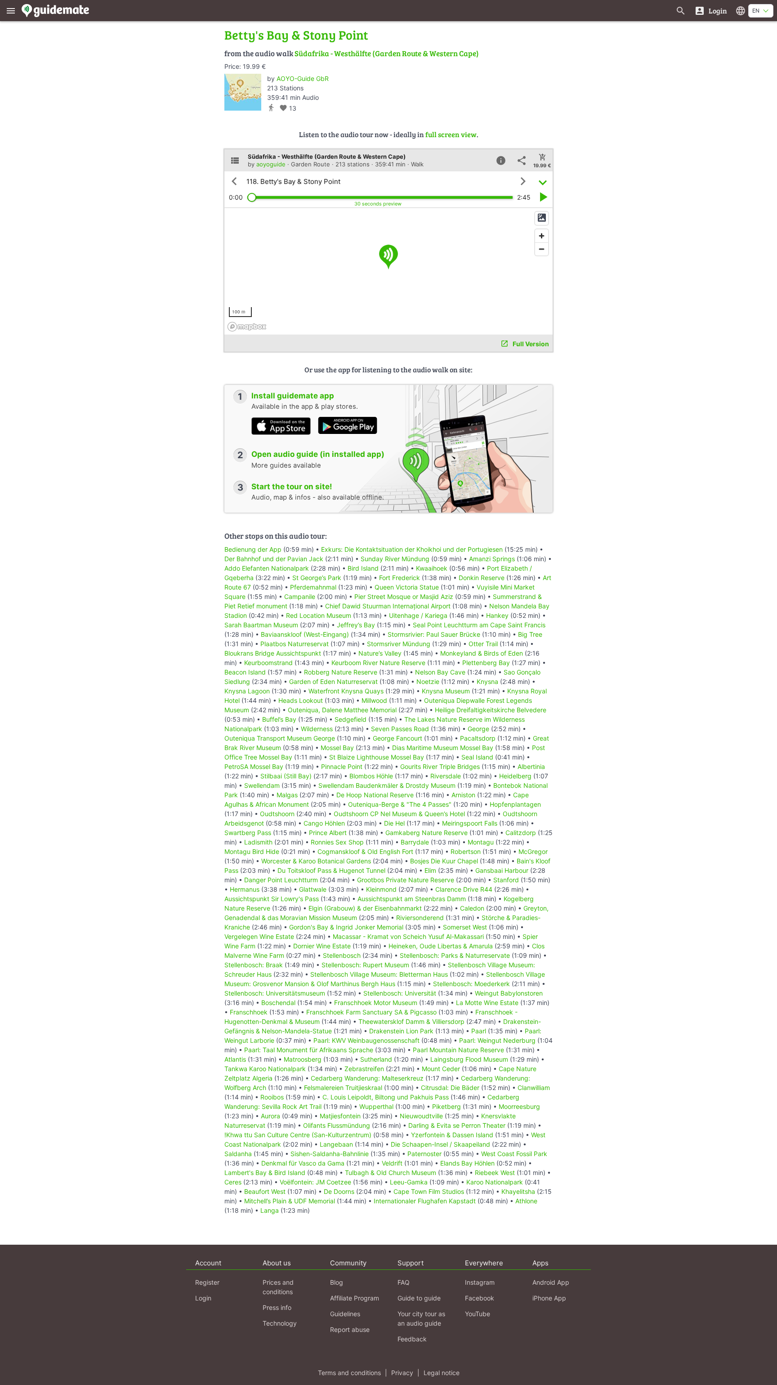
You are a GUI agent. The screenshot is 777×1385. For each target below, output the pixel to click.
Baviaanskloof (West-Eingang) (305, 634)
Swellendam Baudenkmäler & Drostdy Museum (386, 785)
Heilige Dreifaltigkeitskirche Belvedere (490, 710)
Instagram (480, 1282)
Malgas (287, 795)
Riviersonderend (420, 917)
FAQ (403, 1282)
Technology (280, 1323)
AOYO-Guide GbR (303, 78)
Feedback (412, 1339)
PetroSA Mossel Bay (253, 766)
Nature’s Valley (380, 653)
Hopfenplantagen (515, 804)
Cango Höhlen (324, 823)
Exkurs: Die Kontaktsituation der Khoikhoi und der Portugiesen (412, 549)
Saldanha (238, 1153)
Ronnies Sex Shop (337, 842)
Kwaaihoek (431, 568)
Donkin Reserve (482, 577)
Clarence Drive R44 (463, 889)
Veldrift (392, 1163)
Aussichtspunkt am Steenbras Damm (411, 898)
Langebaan (336, 1144)
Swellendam (262, 785)
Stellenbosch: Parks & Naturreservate (455, 955)
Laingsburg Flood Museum (469, 1059)
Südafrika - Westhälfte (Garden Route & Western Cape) (387, 53)
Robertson (466, 851)
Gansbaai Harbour (501, 870)
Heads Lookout (300, 700)
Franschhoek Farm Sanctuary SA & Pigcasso (371, 1012)
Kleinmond (381, 889)
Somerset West (465, 927)
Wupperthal (376, 1106)
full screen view (451, 134)
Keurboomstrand (268, 662)
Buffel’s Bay (279, 719)
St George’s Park (316, 577)
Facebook (479, 1298)
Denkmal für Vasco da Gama (302, 1163)
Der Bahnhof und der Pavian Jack (273, 559)
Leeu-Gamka (409, 1182)
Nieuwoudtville (421, 1116)
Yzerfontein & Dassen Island (452, 1135)
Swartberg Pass (247, 832)
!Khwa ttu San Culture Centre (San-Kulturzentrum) (297, 1135)
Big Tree (530, 634)
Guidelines (345, 1314)
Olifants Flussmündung (336, 1125)
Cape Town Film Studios (428, 1191)
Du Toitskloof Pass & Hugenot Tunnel (331, 870)
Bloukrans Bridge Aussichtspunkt (272, 653)
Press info (277, 1307)
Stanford (506, 880)
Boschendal (278, 1002)
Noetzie (427, 681)
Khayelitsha (518, 1191)
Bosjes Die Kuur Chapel (444, 861)
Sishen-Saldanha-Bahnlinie (329, 1153)
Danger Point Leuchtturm (281, 880)
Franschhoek (249, 1012)
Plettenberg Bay (486, 662)
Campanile (299, 596)
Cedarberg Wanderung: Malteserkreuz (367, 1078)
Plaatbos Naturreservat (294, 644)
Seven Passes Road (400, 729)
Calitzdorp (520, 832)
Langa (269, 1210)
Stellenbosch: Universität (399, 993)
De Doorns (339, 1191)
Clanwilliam (534, 1087)
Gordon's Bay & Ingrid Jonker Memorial (346, 927)
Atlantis (235, 1059)
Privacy (402, 1372)
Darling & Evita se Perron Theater (456, 1125)
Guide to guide (419, 1298)
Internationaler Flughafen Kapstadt (425, 1201)
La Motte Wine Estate (487, 1002)
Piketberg (446, 1106)
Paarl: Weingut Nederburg (497, 1040)
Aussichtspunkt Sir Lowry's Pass (271, 898)
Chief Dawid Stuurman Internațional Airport (388, 606)
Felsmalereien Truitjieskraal (343, 1087)
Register (207, 1282)
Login (203, 1298)
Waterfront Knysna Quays (346, 691)
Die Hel (394, 823)
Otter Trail (483, 644)
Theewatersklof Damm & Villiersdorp (411, 1021)
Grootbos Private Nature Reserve (405, 880)
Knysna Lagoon (247, 691)
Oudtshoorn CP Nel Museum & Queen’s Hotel (399, 814)
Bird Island (363, 568)
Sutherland (376, 1059)
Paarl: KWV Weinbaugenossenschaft (366, 1040)
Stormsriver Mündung (398, 644)
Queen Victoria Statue (407, 587)
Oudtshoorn (277, 814)
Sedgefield (350, 719)
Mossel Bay (337, 747)
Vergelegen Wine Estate (259, 936)
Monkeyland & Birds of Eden (481, 653)
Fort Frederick (399, 577)
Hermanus (244, 889)
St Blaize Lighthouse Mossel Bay (376, 757)
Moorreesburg (519, 1106)
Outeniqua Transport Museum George (279, 738)
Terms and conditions (349, 1372)
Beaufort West (265, 1191)
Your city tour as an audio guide (421, 1318)
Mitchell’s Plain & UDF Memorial (289, 1201)
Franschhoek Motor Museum (375, 1002)
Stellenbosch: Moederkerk (471, 983)
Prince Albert (328, 832)
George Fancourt (397, 738)
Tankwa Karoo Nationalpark (265, 1068)
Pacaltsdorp (478, 738)
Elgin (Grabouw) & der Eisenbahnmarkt (365, 908)
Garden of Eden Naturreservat (333, 681)
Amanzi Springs (492, 559)
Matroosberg (303, 1059)
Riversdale (445, 776)
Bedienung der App (252, 549)
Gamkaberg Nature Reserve (426, 832)
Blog (336, 1282)
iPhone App (549, 1298)
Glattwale (312, 889)
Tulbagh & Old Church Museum (390, 1172)
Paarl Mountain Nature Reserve (458, 1050)
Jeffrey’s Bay (356, 625)
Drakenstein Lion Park (401, 1031)
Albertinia (531, 766)
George (478, 729)
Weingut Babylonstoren (509, 993)
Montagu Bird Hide (251, 851)
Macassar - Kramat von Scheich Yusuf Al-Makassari (408, 936)
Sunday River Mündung (395, 559)
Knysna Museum (446, 691)
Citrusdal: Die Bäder (450, 1087)
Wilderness (317, 729)
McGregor (533, 851)
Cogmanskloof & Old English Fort (365, 851)
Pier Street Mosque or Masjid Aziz (403, 596)
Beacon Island (245, 672)
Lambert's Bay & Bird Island (264, 1172)
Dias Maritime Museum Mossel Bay (442, 747)
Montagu (481, 842)
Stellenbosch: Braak (253, 965)
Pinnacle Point (341, 766)
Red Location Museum (318, 615)
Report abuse (350, 1329)
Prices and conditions (278, 1287)
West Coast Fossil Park (514, 1153)
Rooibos (272, 1097)
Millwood (374, 700)
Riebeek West (495, 1172)
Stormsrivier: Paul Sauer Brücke (434, 634)
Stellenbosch (342, 955)
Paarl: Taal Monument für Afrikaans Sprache (308, 1050)
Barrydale (415, 842)
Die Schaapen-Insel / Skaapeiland (440, 1144)
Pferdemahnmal (313, 587)
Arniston (463, 795)
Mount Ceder (441, 1068)
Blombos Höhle (371, 776)
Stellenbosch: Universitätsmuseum (274, 993)
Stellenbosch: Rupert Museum (365, 965)
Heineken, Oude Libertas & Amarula (440, 946)
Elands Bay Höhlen (467, 1163)
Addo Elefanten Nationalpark (266, 568)
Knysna (487, 681)
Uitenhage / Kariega (418, 615)
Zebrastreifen (364, 1068)
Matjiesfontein (340, 1116)
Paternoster (424, 1153)
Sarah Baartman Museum (261, 625)
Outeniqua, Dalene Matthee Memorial (342, 710)
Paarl (478, 1031)
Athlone (526, 1201)
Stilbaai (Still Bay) (286, 776)
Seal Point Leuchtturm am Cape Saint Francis (479, 625)
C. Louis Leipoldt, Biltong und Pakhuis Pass (385, 1097)
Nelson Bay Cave (440, 672)
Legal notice (442, 1372)
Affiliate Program (354, 1298)
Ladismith (258, 842)
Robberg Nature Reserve (340, 672)
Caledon (472, 908)
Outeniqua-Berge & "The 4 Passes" (399, 804)
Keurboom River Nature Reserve (378, 662)
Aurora (270, 1116)
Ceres (232, 1182)
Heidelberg (515, 776)
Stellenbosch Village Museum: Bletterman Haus (379, 974)
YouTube (477, 1314)
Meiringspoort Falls (469, 823)
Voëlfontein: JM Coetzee (315, 1182)
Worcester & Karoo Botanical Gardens (316, 861)
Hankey (497, 615)
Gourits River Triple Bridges (440, 766)
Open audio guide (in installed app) (317, 454)
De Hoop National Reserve (375, 795)
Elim (430, 870)
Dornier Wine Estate (322, 946)
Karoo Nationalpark (494, 1182)
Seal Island (477, 757)
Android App (550, 1282)
